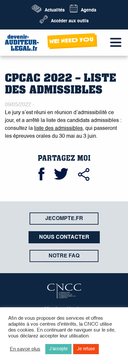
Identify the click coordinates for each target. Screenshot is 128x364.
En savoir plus (25, 349)
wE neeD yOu (71, 40)
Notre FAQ (64, 256)
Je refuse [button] (86, 349)
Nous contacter (64, 237)
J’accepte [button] (58, 349)
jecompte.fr (64, 218)
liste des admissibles (58, 128)
